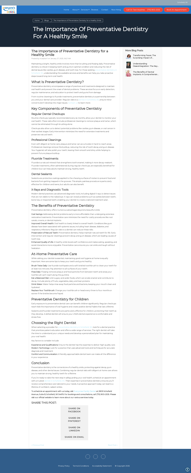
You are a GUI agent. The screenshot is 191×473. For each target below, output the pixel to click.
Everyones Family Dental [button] (85, 391)
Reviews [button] (94, 10)
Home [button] (66, 10)
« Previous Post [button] (37, 445)
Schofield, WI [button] (182, 2)
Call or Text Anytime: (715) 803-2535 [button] (143, 10)
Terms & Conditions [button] (81, 466)
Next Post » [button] (112, 445)
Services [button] (84, 10)
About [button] (75, 10)
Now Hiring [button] (116, 10)
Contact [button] (104, 10)
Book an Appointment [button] (177, 10)
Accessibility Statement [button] (102, 466)
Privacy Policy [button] (64, 466)
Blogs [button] (46, 20)
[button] (5, 2)
